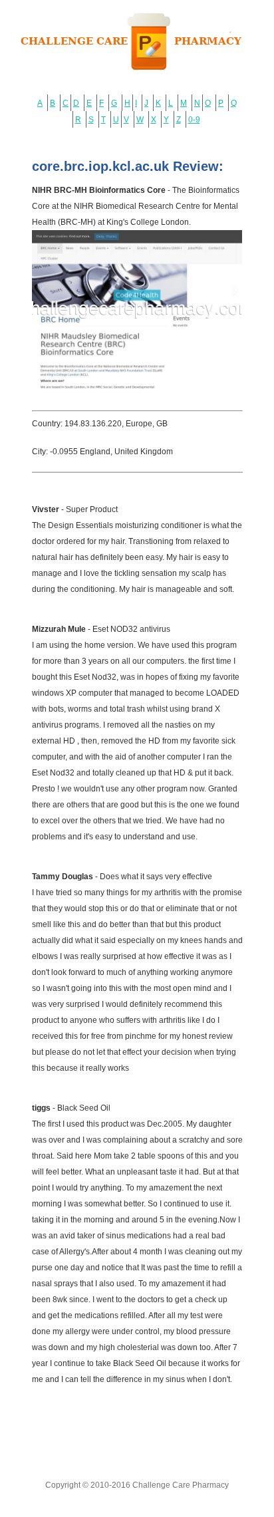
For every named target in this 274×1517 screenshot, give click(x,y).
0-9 (194, 119)
